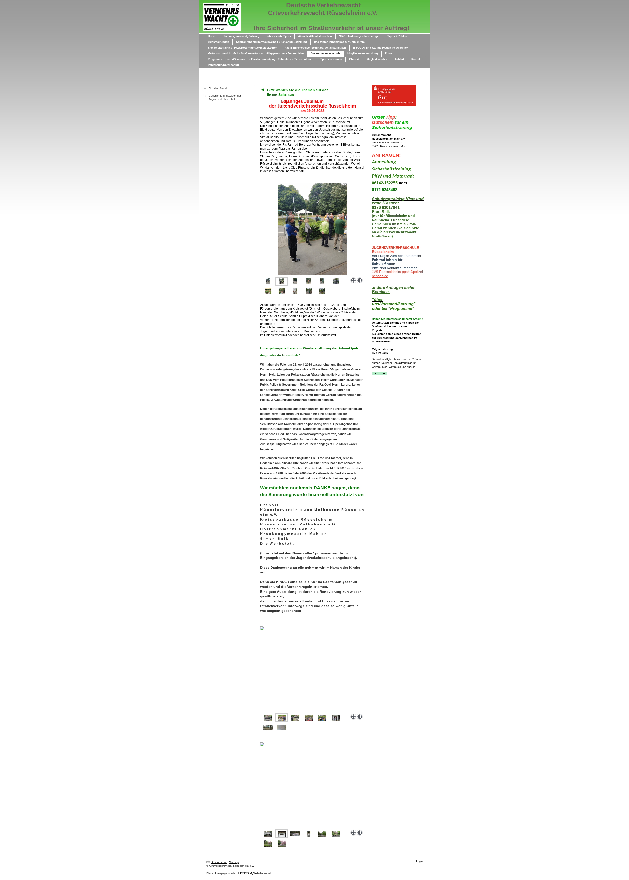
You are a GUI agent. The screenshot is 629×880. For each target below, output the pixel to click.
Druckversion (219, 862)
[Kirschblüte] (336, 834)
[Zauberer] (322, 718)
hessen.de (380, 276)
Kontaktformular (402, 362)
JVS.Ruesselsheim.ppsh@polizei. (398, 272)
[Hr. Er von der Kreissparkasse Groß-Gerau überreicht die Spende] (336, 718)
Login (419, 861)
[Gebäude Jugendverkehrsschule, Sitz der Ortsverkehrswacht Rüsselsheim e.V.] (268, 834)
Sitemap (234, 862)
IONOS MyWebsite (251, 873)
